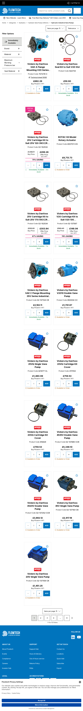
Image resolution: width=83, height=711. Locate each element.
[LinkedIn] (73, 637)
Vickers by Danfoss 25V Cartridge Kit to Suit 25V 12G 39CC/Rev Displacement (37, 140)
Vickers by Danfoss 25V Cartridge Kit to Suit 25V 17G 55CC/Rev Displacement (38, 216)
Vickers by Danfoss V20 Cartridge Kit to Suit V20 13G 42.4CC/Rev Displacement (67, 216)
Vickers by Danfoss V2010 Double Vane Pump (67, 293)
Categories (12, 23)
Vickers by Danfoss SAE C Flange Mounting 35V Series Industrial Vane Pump (37, 293)
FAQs (31, 668)
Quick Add (60, 659)
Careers (5, 663)
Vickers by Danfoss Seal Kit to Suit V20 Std (67, 65)
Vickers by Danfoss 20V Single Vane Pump (38, 575)
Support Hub (34, 649)
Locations (60, 654)
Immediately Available (13, 41)
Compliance (6, 659)
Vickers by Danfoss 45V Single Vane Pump (67, 504)
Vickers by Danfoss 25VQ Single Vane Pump (37, 364)
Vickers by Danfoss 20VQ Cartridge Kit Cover (67, 364)
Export (59, 668)
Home (4, 23)
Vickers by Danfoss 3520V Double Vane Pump (37, 506)
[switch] (5, 42)
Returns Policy (35, 663)
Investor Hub (6, 668)
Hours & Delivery (36, 654)
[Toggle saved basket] (47, 36)
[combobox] (55, 28)
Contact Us (61, 649)
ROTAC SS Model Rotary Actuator (67, 138)
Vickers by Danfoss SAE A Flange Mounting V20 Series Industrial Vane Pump (38, 67)
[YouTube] (79, 637)
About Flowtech (7, 649)
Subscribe (60, 663)
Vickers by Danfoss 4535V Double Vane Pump (67, 435)
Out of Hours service (37, 659)
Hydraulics (22, 23)
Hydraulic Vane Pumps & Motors (38, 23)
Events (4, 654)
